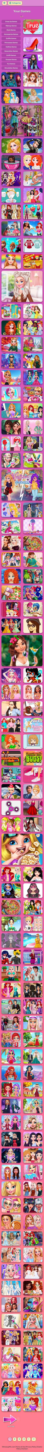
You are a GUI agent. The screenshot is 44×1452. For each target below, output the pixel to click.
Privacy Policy (31, 1447)
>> (34, 1439)
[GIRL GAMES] (22, 17)
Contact (25, 1449)
